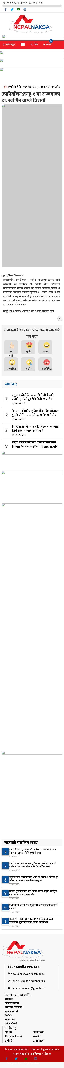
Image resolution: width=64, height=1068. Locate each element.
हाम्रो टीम (9, 1041)
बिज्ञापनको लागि (13, 1036)
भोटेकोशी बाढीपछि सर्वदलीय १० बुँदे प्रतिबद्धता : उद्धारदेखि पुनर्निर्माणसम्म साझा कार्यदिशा (32, 921)
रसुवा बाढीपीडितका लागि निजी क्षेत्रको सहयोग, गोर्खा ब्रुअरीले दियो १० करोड (32, 399)
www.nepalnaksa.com (32, 960)
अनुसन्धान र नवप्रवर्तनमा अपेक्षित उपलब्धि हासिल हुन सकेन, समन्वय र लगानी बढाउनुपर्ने (33, 879)
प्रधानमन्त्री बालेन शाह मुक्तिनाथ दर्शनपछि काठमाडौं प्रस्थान (33, 907)
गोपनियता (38, 1032)
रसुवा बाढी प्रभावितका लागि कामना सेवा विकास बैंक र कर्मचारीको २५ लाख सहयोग (35, 446)
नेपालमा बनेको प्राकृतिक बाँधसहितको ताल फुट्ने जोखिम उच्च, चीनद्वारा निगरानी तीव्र (35, 415)
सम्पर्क (36, 1036)
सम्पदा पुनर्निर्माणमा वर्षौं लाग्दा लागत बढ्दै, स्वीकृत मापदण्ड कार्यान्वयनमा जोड (33, 893)
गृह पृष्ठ (8, 1032)
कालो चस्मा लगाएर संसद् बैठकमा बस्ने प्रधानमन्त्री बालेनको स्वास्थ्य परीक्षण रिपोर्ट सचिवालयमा (32, 865)
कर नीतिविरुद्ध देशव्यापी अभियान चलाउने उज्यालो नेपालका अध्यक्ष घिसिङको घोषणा (32, 851)
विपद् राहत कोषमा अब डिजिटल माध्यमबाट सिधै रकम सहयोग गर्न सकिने (35, 430)
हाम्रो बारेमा (38, 1041)
